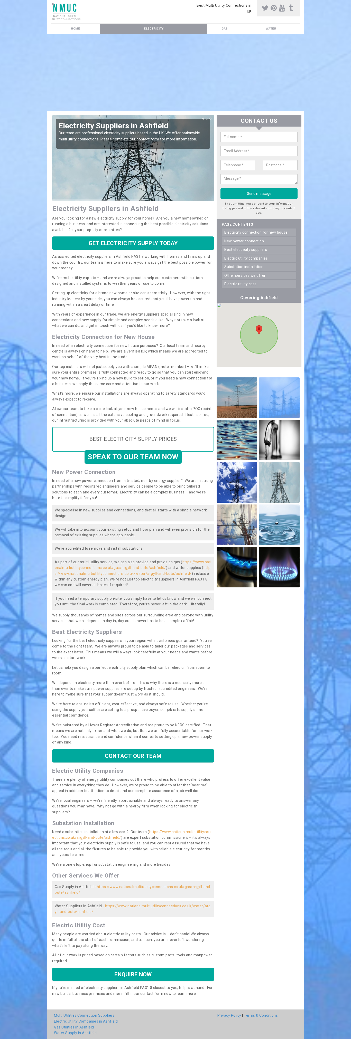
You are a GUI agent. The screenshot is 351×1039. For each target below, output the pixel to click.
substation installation (244, 267)
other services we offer (245, 275)
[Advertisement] (175, 73)
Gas (224, 28)
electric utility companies (246, 258)
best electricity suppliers (245, 249)
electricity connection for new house (256, 232)
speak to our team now (133, 457)
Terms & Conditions (261, 1015)
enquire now (133, 974)
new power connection (244, 241)
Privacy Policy (229, 1015)
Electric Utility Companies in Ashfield (86, 1021)
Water (271, 28)
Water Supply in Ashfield (75, 1033)
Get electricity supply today (133, 243)
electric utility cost (240, 284)
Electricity (154, 28)
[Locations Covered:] (53, 4)
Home (75, 28)
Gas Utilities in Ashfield (74, 1027)
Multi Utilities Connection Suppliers (84, 1015)
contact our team (133, 755)
